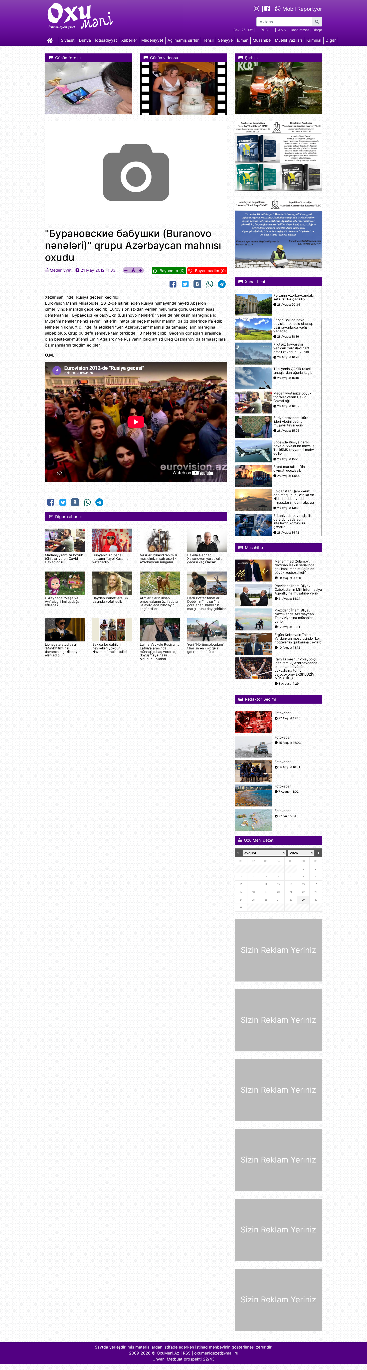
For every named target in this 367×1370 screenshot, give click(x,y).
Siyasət (68, 40)
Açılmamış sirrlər (183, 40)
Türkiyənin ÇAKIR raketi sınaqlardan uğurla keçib (292, 371)
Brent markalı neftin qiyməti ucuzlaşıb (289, 468)
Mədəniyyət (152, 40)
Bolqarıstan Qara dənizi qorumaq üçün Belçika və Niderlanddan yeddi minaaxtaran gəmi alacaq (293, 497)
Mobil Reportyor (301, 9)
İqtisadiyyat (106, 40)
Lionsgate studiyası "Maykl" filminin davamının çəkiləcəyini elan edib (63, 649)
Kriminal (313, 40)
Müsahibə (262, 40)
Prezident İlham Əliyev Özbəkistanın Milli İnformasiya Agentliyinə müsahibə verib (298, 589)
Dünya (85, 40)
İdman (242, 40)
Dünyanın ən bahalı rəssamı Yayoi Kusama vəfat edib (110, 558)
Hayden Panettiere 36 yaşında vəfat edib (110, 599)
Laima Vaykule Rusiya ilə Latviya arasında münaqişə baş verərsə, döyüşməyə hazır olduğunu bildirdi (159, 651)
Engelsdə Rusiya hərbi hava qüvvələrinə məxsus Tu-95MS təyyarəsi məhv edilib (293, 448)
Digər (331, 40)
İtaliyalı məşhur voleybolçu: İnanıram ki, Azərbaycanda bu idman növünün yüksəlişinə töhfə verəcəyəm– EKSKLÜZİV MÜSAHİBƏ (296, 668)
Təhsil (208, 40)
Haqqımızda (299, 30)
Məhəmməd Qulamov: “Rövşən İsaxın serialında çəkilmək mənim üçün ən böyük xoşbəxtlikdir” (294, 567)
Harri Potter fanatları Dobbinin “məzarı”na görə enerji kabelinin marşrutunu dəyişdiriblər (206, 603)
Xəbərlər (129, 40)
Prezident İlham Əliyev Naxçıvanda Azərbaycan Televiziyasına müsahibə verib (294, 616)
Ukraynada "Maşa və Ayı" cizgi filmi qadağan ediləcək (63, 601)
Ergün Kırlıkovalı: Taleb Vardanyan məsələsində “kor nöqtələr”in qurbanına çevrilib (298, 638)
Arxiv (282, 30)
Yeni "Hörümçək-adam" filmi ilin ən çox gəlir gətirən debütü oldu (205, 648)
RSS (186, 1353)
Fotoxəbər (283, 713)
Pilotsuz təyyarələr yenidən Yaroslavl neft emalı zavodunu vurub (291, 348)
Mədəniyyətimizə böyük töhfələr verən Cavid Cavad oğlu (64, 558)
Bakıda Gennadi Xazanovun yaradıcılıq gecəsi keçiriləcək (204, 558)
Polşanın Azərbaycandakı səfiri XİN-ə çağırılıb (293, 297)
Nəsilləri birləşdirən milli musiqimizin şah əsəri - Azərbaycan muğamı (158, 558)
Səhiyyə (225, 40)
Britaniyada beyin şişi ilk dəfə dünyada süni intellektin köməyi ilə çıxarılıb (292, 521)
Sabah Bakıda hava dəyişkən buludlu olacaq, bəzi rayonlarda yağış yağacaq (293, 325)
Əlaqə (317, 30)
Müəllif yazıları (288, 40)
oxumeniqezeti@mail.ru (216, 1353)
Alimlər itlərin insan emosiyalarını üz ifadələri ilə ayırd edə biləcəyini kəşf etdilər (159, 603)
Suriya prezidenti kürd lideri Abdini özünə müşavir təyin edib (290, 421)
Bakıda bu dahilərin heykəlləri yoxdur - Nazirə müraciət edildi (109, 648)
